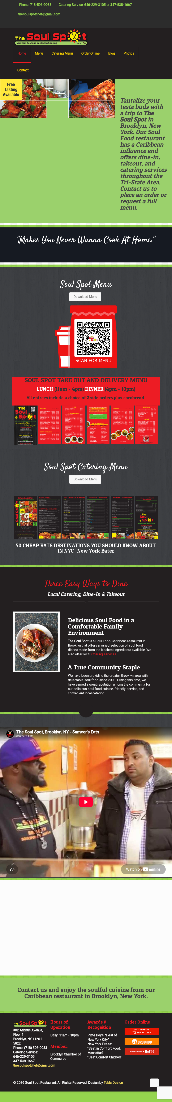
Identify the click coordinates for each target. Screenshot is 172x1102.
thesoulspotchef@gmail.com (39, 14)
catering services (103, 654)
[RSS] (156, 24)
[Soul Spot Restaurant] (51, 36)
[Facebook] (151, 24)
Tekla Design (113, 1083)
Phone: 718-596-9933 (34, 5)
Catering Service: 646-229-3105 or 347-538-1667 (95, 5)
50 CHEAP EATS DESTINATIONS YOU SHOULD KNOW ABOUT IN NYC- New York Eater (86, 548)
